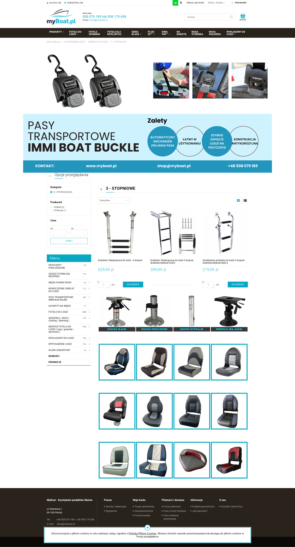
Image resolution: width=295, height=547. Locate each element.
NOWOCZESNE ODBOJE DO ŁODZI (61, 289)
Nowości (53, 356)
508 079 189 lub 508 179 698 (104, 17)
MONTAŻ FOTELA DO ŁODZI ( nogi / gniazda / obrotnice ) (61, 329)
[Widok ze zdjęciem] (238, 200)
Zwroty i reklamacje (116, 506)
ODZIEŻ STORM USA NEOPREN (59, 275)
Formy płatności (172, 506)
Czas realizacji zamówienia (170, 517)
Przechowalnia (142, 515)
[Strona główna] (61, 16)
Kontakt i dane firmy (231, 506)
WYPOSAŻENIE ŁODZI (60, 344)
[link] (61, 192)
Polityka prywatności (203, 506)
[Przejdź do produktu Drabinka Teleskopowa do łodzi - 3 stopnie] (121, 233)
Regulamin (111, 511)
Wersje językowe (195, 3)
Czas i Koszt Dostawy (174, 511)
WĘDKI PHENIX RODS (59, 282)
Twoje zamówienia (144, 506)
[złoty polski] (175, 3)
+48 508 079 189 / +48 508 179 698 (70, 519)
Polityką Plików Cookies (142, 533)
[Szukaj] (231, 16)
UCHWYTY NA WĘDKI (59, 305)
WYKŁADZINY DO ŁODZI (61, 338)
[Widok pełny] (245, 200)
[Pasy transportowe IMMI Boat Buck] (147, 110)
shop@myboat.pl (98, 20)
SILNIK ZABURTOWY (59, 350)
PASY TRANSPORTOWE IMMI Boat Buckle (60, 298)
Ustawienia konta (144, 511)
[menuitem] (57, 32)
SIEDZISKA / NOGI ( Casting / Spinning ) (58, 319)
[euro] (181, 3)
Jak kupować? (200, 511)
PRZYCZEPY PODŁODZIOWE (56, 266)
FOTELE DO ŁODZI (58, 311)
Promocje (54, 362)
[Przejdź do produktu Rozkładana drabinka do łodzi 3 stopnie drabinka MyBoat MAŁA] (225, 233)
